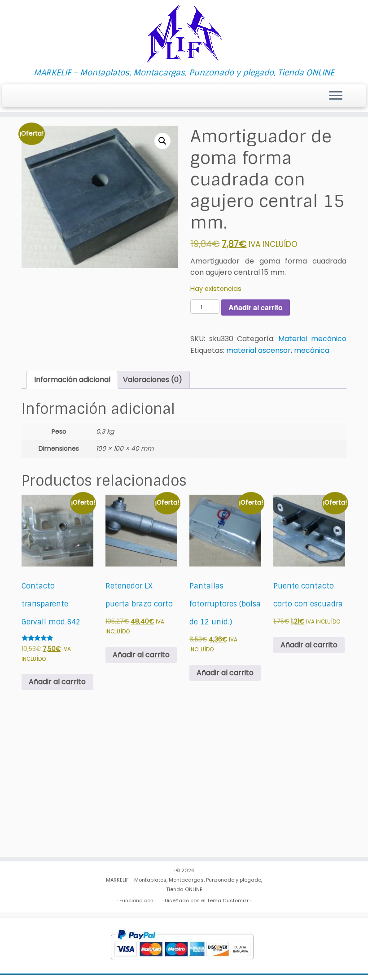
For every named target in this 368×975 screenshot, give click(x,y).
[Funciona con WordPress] (158, 899)
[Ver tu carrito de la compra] (353, 93)
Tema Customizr (228, 900)
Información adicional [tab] (72, 379)
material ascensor (258, 350)
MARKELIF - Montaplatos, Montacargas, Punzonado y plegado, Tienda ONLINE (184, 884)
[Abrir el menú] (335, 96)
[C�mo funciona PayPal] (182, 945)
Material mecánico (312, 339)
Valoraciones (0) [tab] (152, 379)
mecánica (311, 350)
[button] (162, 141)
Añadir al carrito (255, 307)
